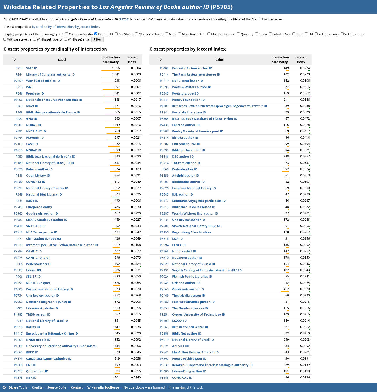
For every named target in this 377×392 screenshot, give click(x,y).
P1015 (18, 150)
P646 (19, 93)
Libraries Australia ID (42, 308)
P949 (19, 321)
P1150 (164, 232)
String (263, 34)
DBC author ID (183, 156)
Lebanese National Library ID (194, 188)
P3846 (164, 156)
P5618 (164, 239)
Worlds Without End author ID (195, 213)
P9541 (164, 352)
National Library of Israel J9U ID (50, 163)
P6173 (164, 137)
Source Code (56, 387)
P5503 (164, 131)
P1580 (18, 346)
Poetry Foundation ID (188, 100)
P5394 (164, 87)
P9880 (164, 302)
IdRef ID (32, 106)
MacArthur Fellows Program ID (195, 352)
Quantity (247, 34)
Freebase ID (35, 93)
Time (299, 34)
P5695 (164, 150)
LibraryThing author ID (189, 371)
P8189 (18, 163)
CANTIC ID (34, 251)
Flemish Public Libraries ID (192, 276)
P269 (19, 106)
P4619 (164, 340)
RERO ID (32, 352)
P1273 (18, 257)
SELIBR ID (33, 276)
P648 (19, 175)
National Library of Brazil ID (193, 340)
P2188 (164, 333)
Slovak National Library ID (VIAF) (197, 226)
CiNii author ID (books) (43, 239)
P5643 (164, 194)
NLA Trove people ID (41, 232)
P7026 (164, 188)
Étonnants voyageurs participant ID (199, 201)
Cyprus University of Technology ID (198, 314)
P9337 (164, 365)
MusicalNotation (223, 34)
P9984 (18, 251)
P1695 (18, 283)
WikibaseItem (354, 34)
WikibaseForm (329, 34)
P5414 (164, 74)
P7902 (18, 302)
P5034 (18, 188)
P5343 (164, 93)
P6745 (164, 283)
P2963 (18, 213)
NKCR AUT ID (36, 131)
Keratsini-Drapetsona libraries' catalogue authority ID (212, 365)
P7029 (164, 264)
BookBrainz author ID (188, 182)
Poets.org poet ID (185, 93)
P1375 (18, 377)
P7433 (164, 125)
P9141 (164, 112)
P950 (19, 156)
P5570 (164, 257)
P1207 (18, 125)
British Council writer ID (190, 327)
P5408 (164, 68)
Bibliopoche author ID (188, 150)
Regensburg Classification (191, 232)
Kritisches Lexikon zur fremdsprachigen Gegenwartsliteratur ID (219, 106)
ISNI (29, 87)
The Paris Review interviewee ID (196, 74)
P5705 (124, 19)
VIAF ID (31, 68)
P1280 (18, 182)
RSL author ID (182, 194)
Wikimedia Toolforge (103, 387)
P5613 (164, 207)
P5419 (164, 81)
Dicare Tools (18, 387)
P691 (19, 131)
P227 (19, 119)
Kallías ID (33, 327)
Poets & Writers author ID (191, 87)
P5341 (164, 100)
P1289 (164, 106)
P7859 (18, 81)
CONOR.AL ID (182, 377)
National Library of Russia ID (193, 264)
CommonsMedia (81, 34)
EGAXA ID (179, 321)
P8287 (164, 213)
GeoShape (125, 34)
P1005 (18, 289)
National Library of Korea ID (47, 188)
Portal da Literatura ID (189, 112)
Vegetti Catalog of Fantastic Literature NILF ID (207, 270)
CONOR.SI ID (35, 182)
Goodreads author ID (42, 213)
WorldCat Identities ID (43, 81)
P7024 (164, 276)
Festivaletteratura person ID (193, 302)
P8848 (164, 377)
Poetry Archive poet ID (189, 359)
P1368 (18, 365)
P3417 (18, 371)
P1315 (18, 232)
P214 (19, 68)
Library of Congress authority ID (50, 74)
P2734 (18, 295)
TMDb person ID (38, 314)
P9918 (18, 327)
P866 (19, 264)
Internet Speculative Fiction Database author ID (62, 245)
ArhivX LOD (180, 346)
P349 (19, 194)
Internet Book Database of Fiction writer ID (204, 119)
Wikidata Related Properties (46, 7)
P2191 (164, 270)
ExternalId (105, 34)
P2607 (164, 182)
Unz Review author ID (42, 295)
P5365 (164, 119)
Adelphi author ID (185, 175)
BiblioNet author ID (186, 333)
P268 (19, 112)
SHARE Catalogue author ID (46, 220)
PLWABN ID (35, 137)
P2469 (164, 295)
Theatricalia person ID (188, 295)
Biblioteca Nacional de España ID (50, 156)
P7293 (18, 137)
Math (173, 34)
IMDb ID (32, 201)
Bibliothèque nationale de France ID (53, 112)
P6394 (164, 245)
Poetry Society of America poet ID (197, 131)
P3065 (18, 352)
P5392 (164, 359)
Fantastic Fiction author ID (192, 68)
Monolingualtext (194, 34)
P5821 (164, 346)
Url (311, 34)
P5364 (164, 327)
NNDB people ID (38, 340)
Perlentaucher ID (38, 264)
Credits (37, 387)
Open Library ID (38, 175)
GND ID (31, 119)
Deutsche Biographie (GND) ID (48, 302)
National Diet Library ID (44, 194)
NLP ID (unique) (38, 283)
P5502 (164, 144)
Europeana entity (39, 207)
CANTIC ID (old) (38, 257)
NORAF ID (33, 150)
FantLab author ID (186, 125)
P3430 (18, 226)
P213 (19, 87)
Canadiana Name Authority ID (48, 359)
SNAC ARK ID (36, 226)
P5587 (18, 270)
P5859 (164, 175)
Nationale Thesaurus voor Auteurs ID (54, 100)
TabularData (282, 34)
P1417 (18, 333)
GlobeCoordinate (151, 34)
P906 (19, 276)
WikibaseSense (79, 39)
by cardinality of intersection (53, 27)
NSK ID (31, 377)
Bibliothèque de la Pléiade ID (193, 207)
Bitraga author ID (185, 137)
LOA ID (177, 239)
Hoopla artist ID (184, 251)
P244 (19, 74)
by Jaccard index (87, 27)
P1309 (164, 321)
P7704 (18, 207)
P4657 (164, 308)
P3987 (18, 220)
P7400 (164, 371)
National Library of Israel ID (47, 321)
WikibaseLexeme (19, 39)
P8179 (18, 359)
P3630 (18, 169)
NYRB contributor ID (187, 81)
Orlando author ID (186, 283)
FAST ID (32, 144)
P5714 (164, 163)
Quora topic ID (37, 371)
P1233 (18, 245)
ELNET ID (179, 245)
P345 (19, 201)
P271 (19, 239)
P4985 (18, 314)
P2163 (18, 144)
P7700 (164, 226)
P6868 (164, 251)
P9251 (164, 314)
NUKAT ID (33, 125)
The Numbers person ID (190, 308)
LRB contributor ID (186, 144)
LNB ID (31, 365)
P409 (19, 308)
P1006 (18, 100)
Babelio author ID (39, 169)
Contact (77, 387)
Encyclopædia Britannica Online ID (52, 333)
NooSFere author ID (187, 257)
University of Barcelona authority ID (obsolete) (61, 346)
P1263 (18, 340)
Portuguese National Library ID (49, 289)
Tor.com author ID (186, 163)
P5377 (164, 201)
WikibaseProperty (49, 39)
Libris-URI (33, 270)
